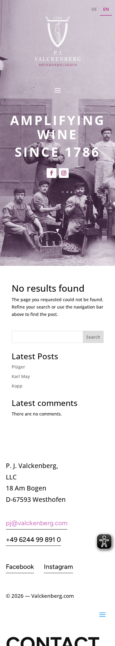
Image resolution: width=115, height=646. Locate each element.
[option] (94, 10)
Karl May (21, 376)
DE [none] (94, 9)
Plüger (18, 367)
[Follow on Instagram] (64, 173)
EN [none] (106, 9)
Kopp (17, 386)
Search (93, 337)
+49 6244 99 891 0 (33, 539)
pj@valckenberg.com (36, 523)
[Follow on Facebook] (51, 173)
